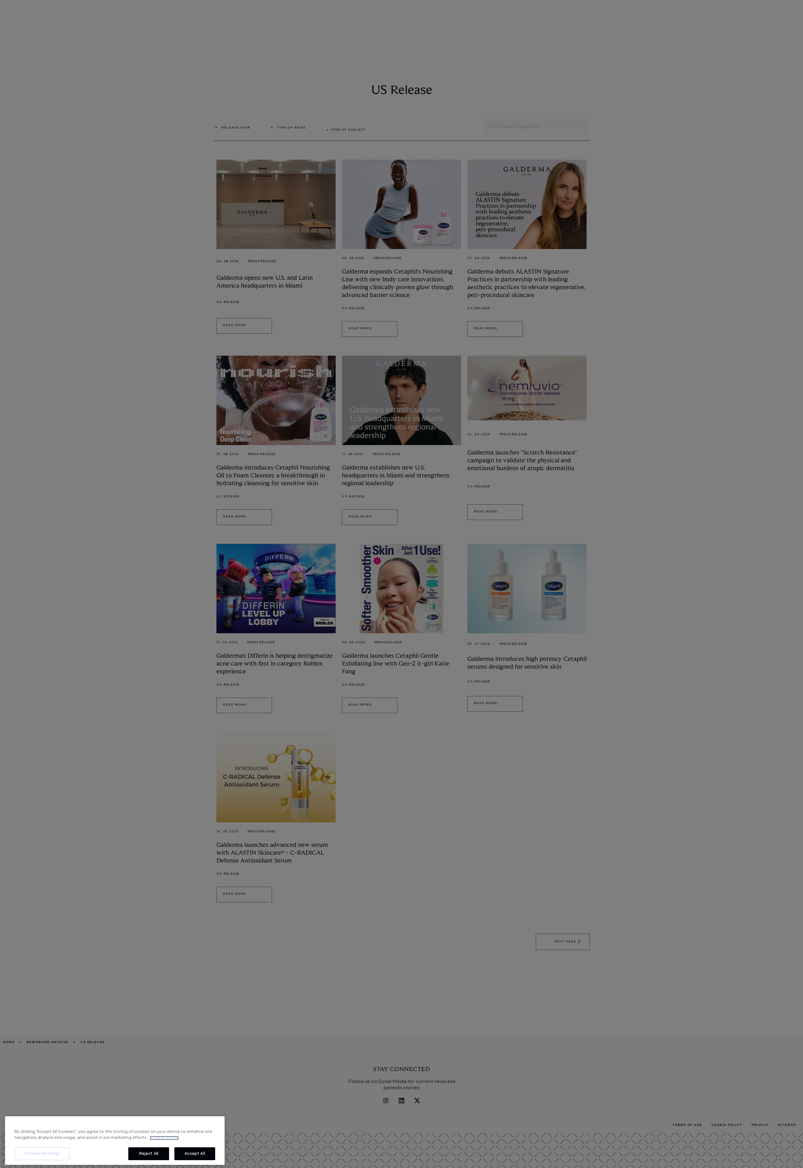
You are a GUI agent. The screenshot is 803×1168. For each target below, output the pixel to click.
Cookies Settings (42, 1154)
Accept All (194, 1154)
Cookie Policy (164, 1138)
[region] (115, 1140)
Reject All (148, 1154)
